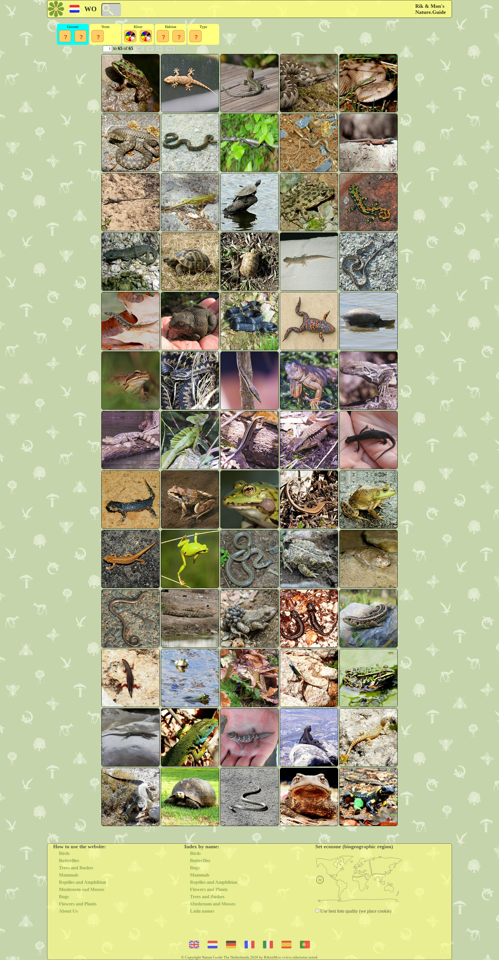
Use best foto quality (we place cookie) (355, 911)
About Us (68, 911)
